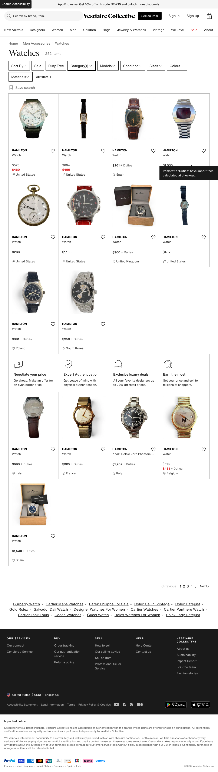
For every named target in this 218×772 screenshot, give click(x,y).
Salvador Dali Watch (51, 609)
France (8, 766)
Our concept (15, 645)
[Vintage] (167, 30)
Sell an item (149, 16)
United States (43, 766)
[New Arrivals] (26, 30)
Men (73, 30)
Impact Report (187, 661)
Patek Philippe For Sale (109, 604)
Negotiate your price (30, 374)
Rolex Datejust (187, 604)
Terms (71, 705)
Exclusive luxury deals (131, 374)
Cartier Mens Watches (64, 604)
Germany (59, 766)
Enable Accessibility (16, 4)
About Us (211, 30)
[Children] (99, 30)
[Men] (80, 30)
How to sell (102, 645)
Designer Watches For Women (99, 609)
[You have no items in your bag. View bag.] (209, 16)
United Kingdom (24, 766)
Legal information (52, 705)
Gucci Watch (98, 615)
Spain (70, 766)
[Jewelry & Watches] (149, 30)
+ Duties (126, 165)
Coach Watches (67, 615)
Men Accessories (36, 43)
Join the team (186, 667)
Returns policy (64, 662)
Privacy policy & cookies (94, 705)
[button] (209, 16)
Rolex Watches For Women (137, 615)
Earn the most (174, 374)
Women (57, 30)
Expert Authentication (81, 374)
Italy (78, 766)
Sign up (192, 16)
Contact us (143, 651)
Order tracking (64, 645)
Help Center (144, 645)
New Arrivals (13, 30)
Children (89, 30)
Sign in (174, 16)
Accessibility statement (22, 705)
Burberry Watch (26, 604)
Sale (194, 30)
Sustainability (186, 655)
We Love (177, 30)
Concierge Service (20, 651)
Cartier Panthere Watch (184, 609)
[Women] (66, 30)
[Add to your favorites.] (52, 150)
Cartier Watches (144, 609)
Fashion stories (187, 673)
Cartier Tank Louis (33, 615)
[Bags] (113, 30)
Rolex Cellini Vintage (152, 604)
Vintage (158, 30)
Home (13, 43)
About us (183, 649)
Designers (37, 30)
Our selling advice (107, 651)
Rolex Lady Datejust (183, 615)
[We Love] (187, 30)
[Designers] (48, 30)
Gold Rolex (18, 609)
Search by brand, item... (29, 16)
